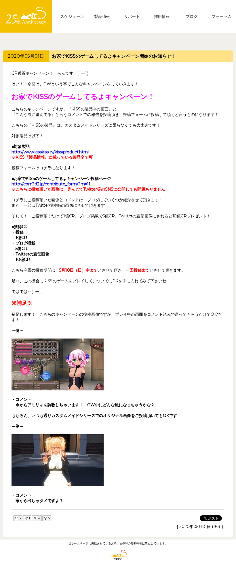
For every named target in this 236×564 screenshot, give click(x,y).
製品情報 (102, 16)
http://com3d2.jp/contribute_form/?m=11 (51, 184)
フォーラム (221, 16)
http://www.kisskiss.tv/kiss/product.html (50, 152)
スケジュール (72, 16)
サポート (132, 16)
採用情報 (162, 16)
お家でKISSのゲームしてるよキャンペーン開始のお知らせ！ (114, 56)
